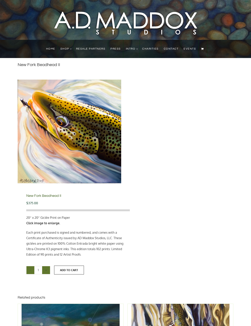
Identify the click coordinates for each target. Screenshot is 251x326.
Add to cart (69, 270)
